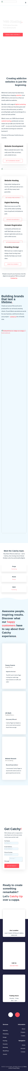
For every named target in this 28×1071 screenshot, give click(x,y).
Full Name (7, 841)
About (23, 1029)
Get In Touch (11, 865)
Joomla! (5, 1054)
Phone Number (8, 852)
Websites (5, 1030)
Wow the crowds (12, 264)
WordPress (6, 1050)
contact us (13, 316)
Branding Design (12, 247)
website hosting (6, 121)
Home (23, 1045)
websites (19, 95)
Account (23, 1048)
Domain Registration (13, 225)
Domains (5, 1044)
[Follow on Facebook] (10, 1014)
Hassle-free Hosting (12, 34)
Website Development (14, 146)
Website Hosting (12, 180)
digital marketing (20, 104)
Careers (23, 1035)
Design (5, 1037)
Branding (5, 1047)
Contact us (14, 278)
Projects (23, 1032)
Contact (23, 1051)
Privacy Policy (16, 1068)
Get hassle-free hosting (13, 197)
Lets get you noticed (13, 219)
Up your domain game (12, 242)
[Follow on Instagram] (17, 1014)
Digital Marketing (12, 202)
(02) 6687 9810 (14, 965)
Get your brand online (12, 160)
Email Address (8, 846)
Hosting (5, 1040)
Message (6, 861)
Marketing (5, 1033)
